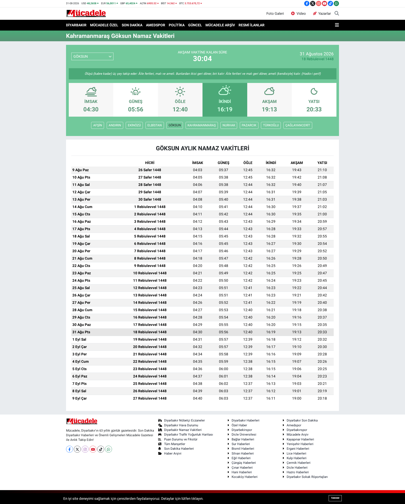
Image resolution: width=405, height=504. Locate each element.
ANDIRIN (115, 125)
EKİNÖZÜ (134, 125)
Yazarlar (324, 13)
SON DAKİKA (132, 25)
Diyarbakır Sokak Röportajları (307, 477)
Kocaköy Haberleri (245, 477)
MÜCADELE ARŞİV (220, 25)
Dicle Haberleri (297, 467)
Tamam (335, 498)
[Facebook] (69, 449)
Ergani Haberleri (298, 449)
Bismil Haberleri (243, 449)
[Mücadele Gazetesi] (86, 13)
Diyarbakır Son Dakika (302, 420)
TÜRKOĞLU (271, 125)
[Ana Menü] (337, 25)
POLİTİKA (177, 25)
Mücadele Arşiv (297, 434)
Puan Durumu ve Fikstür (180, 439)
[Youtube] (92, 449)
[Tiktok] (100, 449)
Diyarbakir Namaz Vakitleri (183, 430)
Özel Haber (239, 425)
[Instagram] (85, 449)
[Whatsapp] (108, 449)
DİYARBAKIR (76, 25)
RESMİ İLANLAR (252, 25)
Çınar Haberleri (242, 467)
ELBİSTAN (154, 125)
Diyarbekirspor (242, 430)
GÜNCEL (195, 25)
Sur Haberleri (241, 444)
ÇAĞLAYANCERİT (297, 125)
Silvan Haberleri (243, 453)
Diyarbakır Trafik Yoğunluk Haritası (188, 434)
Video (301, 13)
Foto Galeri (275, 13)
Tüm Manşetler (174, 444)
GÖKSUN (175, 125)
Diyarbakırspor (297, 430)
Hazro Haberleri (298, 472)
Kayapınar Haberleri (300, 439)
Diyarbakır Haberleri (245, 420)
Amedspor (294, 425)
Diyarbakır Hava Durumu (181, 425)
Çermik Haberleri (298, 463)
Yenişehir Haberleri (300, 444)
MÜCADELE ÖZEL (104, 25)
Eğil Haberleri (241, 458)
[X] (77, 449)
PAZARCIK (249, 125)
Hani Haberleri (242, 472)
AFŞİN (97, 125)
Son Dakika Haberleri (179, 449)
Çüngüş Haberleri (244, 463)
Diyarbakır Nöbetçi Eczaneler (184, 420)
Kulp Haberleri (296, 458)
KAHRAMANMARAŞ (202, 125)
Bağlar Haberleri (243, 439)
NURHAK (229, 125)
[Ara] (337, 13)
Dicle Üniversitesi (244, 434)
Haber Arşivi (172, 453)
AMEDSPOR (155, 25)
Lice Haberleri (296, 453)
